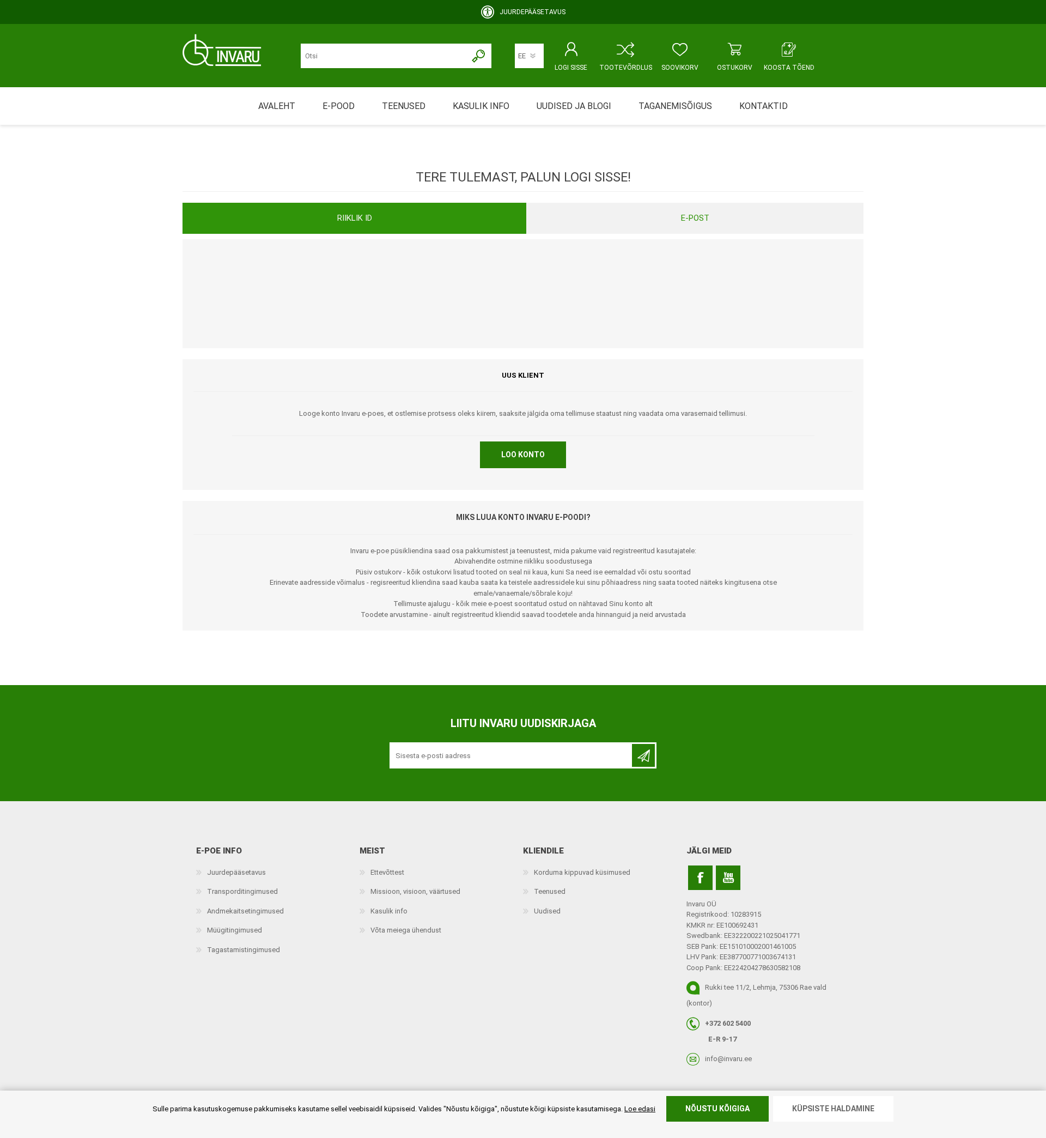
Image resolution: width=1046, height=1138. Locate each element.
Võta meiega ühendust (405, 930)
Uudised (547, 911)
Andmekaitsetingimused (245, 911)
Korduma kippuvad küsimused (582, 872)
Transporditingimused (242, 891)
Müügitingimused (234, 930)
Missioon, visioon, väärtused (415, 891)
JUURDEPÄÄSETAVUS (532, 12)
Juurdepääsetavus (236, 872)
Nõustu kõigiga (717, 1108)
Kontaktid (763, 106)
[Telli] (643, 755)
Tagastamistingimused (243, 950)
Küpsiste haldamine (833, 1108)
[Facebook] (700, 877)
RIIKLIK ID (354, 218)
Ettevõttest (387, 872)
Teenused (549, 891)
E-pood (339, 106)
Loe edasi (639, 1109)
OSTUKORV (734, 67)
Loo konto (523, 454)
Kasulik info (389, 911)
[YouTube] (728, 877)
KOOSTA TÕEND (789, 67)
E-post (695, 218)
